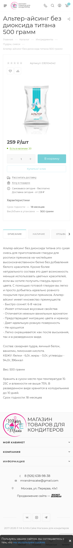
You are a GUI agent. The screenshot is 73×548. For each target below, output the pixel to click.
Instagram (37, 517)
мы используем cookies (29, 542)
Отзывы (61, 234)
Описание (15, 234)
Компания (11, 451)
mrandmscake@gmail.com (39, 480)
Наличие (39, 234)
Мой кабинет (14, 442)
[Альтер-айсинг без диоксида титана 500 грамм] (36, 107)
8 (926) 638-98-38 (37, 475)
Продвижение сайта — (33, 496)
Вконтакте (27, 517)
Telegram (46, 517)
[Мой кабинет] (59, 6)
